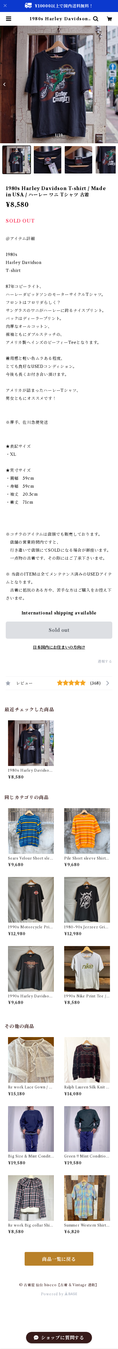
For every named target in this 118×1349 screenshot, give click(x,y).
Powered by (53, 1294)
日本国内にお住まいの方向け (59, 647)
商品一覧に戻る (59, 1259)
